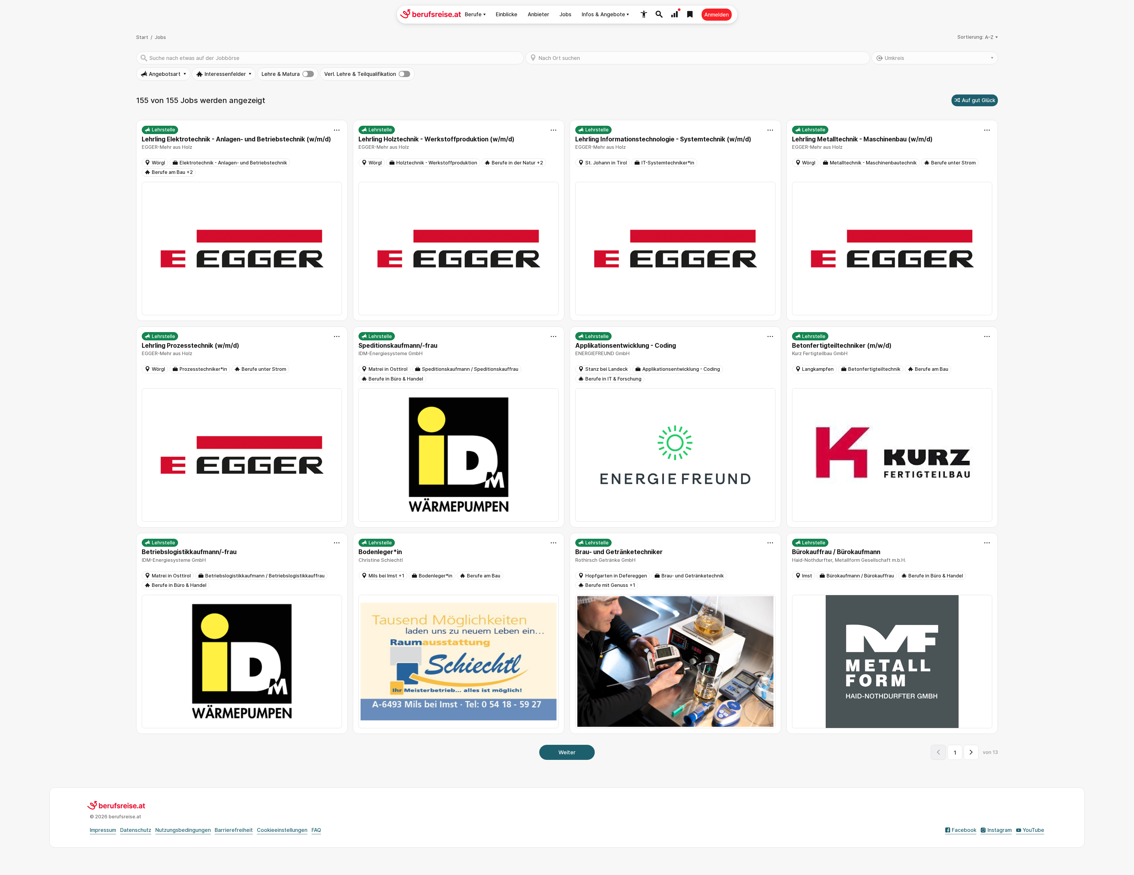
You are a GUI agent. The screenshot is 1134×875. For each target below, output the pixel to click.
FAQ (316, 830)
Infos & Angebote (603, 14)
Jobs (565, 14)
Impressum (103, 830)
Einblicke (506, 14)
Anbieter (538, 14)
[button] (643, 14)
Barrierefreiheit (234, 830)
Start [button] (142, 37)
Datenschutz (135, 830)
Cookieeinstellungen (282, 830)
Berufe (473, 14)
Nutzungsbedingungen (183, 830)
